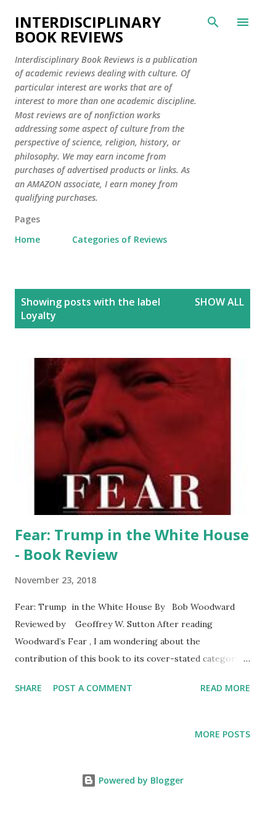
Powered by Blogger (140, 780)
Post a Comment (92, 688)
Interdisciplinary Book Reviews (88, 29)
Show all (219, 302)
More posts (222, 734)
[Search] (213, 22)
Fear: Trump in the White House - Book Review (132, 544)
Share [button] (28, 688)
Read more (225, 688)
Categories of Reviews (119, 239)
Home (27, 239)
